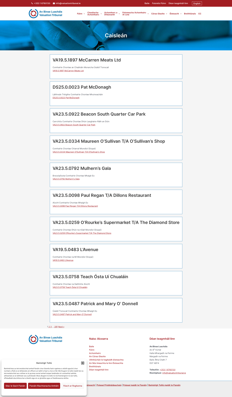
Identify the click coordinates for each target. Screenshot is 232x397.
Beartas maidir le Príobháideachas (53, 392)
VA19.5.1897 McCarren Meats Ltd (68, 70)
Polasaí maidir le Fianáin (30, 392)
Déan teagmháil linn (178, 3)
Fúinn (91, 350)
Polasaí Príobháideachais (109, 385)
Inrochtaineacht (87, 385)
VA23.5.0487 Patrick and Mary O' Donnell (72, 314)
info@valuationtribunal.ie (68, 3)
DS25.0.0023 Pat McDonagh (66, 97)
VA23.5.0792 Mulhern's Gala (66, 179)
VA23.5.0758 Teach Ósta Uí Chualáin (70, 287)
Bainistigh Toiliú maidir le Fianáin (164, 385)
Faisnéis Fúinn (159, 3)
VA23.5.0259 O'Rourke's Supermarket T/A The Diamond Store (82, 233)
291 (56, 326)
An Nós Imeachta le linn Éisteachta (106, 363)
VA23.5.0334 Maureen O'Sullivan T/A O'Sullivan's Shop (79, 152)
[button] (82, 363)
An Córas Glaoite (97, 356)
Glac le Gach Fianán (15, 386)
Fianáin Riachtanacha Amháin (44, 386)
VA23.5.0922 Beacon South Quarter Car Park (74, 125)
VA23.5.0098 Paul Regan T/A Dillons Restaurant (75, 206)
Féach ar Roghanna (72, 386)
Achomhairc (95, 353)
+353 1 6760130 (42, 3)
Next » (61, 326)
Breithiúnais (95, 366)
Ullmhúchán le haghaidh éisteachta (106, 359)
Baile (147, 3)
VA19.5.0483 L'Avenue (63, 260)
